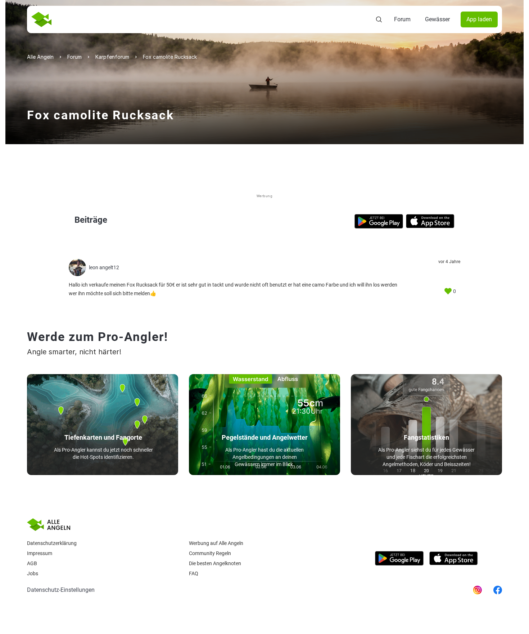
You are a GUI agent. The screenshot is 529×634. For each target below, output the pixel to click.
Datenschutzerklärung (52, 543)
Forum (402, 19)
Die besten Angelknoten (215, 563)
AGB (32, 563)
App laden (479, 19)
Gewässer (437, 19)
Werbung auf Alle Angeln (216, 543)
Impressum (39, 553)
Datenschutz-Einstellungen (61, 589)
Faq (193, 573)
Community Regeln (210, 553)
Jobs (32, 573)
